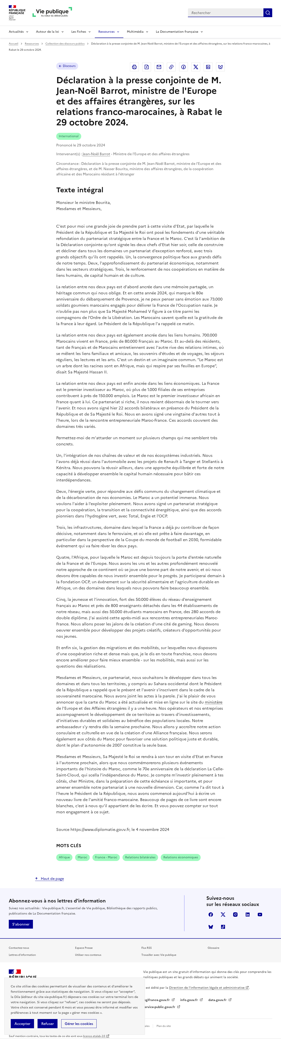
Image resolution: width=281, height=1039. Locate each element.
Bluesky (210, 926)
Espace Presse (84, 948)
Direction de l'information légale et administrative (207, 987)
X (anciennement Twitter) (223, 914)
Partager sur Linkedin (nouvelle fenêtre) (208, 67)
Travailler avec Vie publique (158, 955)
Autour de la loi (47, 31)
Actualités (16, 31)
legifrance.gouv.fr (157, 1000)
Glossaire (213, 948)
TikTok (223, 926)
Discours (69, 66)
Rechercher (267, 12)
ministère (213, 702)
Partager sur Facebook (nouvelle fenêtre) (183, 67)
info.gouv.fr (189, 1000)
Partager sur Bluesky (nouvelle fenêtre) (220, 67)
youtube (260, 914)
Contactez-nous (19, 948)
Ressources (106, 31)
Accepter (22, 1023)
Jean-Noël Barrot (96, 154)
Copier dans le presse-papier (171, 67)
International (69, 136)
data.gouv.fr (217, 1000)
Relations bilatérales (140, 857)
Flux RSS (146, 948)
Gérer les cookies (79, 1023)
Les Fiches (78, 31)
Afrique (64, 857)
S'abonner (20, 924)
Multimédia (135, 31)
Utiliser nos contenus (88, 955)
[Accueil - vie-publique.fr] (52, 13)
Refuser (47, 1023)
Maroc (82, 857)
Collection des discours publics (65, 44)
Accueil (13, 44)
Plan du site (164, 1026)
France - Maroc (106, 857)
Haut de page (52, 878)
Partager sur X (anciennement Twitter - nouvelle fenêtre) (195, 67)
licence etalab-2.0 (94, 1036)
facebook (210, 914)
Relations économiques (180, 857)
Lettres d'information (22, 955)
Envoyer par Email (159, 67)
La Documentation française (177, 31)
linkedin (247, 914)
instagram (235, 914)
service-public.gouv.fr (159, 1007)
